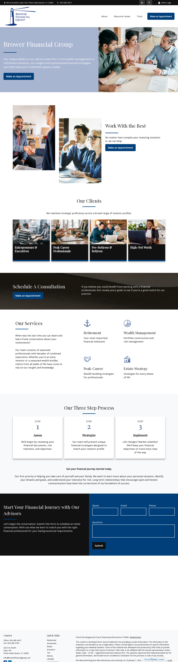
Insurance (51, 649)
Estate (49, 646)
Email (124, 505)
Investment (51, 643)
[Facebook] (149, 2)
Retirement (51, 640)
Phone (152, 505)
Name (95, 505)
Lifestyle (50, 659)
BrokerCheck (135, 637)
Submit (99, 545)
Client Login (166, 2)
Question (97, 522)
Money (50, 656)
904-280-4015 (66, 2)
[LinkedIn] (142, 2)
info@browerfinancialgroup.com (17, 658)
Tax (48, 652)
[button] (104, 16)
